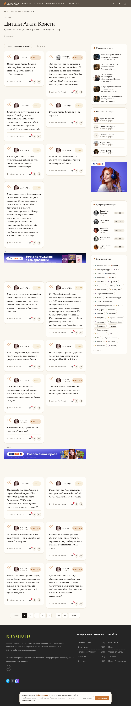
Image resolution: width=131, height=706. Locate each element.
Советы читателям (102, 330)
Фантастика (83, 647)
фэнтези (115, 265)
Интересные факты (116, 322)
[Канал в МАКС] (17, 681)
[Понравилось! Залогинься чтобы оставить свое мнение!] (30, 82)
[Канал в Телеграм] (8, 681)
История (99, 341)
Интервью (100, 317)
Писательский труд (113, 297)
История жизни (101, 290)
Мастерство (116, 289)
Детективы (82, 656)
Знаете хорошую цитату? (19, 46)
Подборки (100, 309)
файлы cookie (42, 695)
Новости (26, 3)
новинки (112, 309)
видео (112, 277)
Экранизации (101, 277)
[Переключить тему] (119, 3)
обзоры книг (101, 286)
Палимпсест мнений (87, 652)
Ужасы (99, 273)
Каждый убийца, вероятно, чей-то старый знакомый (23, 429)
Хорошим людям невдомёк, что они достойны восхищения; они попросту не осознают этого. (64, 390)
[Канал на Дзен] (12, 681)
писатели (112, 313)
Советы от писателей (104, 301)
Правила (112, 647)
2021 (98, 338)
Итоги (121, 286)
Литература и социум (103, 270)
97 (65, 615)
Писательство (102, 265)
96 (59, 615)
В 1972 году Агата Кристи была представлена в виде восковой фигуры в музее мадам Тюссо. (23, 356)
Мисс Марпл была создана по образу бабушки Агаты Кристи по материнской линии (64, 160)
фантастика (110, 273)
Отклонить (87, 698)
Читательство (101, 326)
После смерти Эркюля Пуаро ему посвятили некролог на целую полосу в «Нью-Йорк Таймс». (65, 356)
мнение (113, 326)
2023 (111, 286)
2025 (117, 270)
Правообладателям (117, 661)
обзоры (113, 345)
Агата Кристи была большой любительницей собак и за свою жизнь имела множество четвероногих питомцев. (23, 161)
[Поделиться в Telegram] (39, 82)
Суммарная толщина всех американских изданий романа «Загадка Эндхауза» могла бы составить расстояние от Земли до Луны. (23, 393)
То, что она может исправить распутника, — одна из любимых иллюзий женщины (23, 538)
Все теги (97, 350)
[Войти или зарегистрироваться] (125, 3)
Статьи (38, 3)
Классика (82, 661)
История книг (101, 345)
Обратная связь (115, 652)
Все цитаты (41, 46)
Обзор (99, 298)
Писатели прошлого (104, 305)
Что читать (100, 314)
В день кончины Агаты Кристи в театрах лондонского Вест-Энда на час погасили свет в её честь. (65, 493)
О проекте (72, 3)
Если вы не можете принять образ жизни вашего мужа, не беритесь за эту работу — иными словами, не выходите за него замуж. (66, 541)
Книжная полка (54, 3)
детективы (100, 281)
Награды (100, 321)
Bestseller (13, 3)
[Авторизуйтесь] (34, 82)
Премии (113, 281)
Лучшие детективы (111, 338)
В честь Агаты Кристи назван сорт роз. (64, 113)
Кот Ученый (20, 82)
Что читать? (112, 341)
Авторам (112, 656)
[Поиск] (114, 3)
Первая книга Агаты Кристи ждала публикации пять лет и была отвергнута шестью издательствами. (22, 69)
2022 (119, 305)
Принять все (102, 698)
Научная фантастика (116, 318)
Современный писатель (105, 293)
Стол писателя (101, 334)
